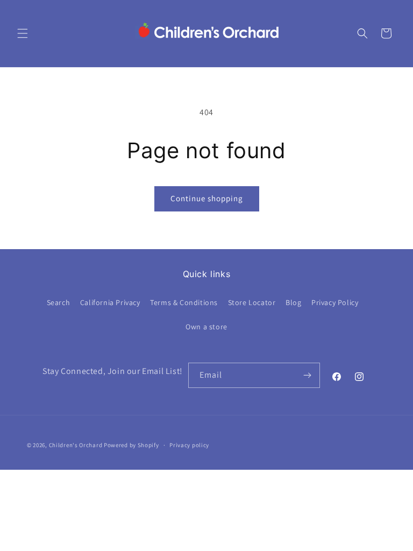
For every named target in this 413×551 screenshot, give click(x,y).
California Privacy (110, 302)
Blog (293, 302)
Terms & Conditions (184, 302)
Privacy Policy (334, 302)
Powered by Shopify (131, 445)
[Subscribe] (307, 375)
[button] (22, 33)
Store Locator (252, 302)
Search (58, 302)
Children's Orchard (76, 445)
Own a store (206, 326)
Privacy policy (189, 445)
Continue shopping (206, 198)
